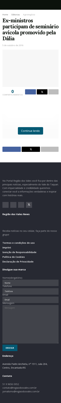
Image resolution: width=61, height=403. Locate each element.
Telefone (7, 286)
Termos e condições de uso (18, 242)
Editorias (16, 14)
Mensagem (8, 303)
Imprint (6, 247)
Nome (12, 277)
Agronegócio (29, 14)
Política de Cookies (13, 256)
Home (5, 14)
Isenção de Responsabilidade (19, 252)
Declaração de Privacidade (18, 261)
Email (5, 294)
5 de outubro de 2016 (12, 45)
